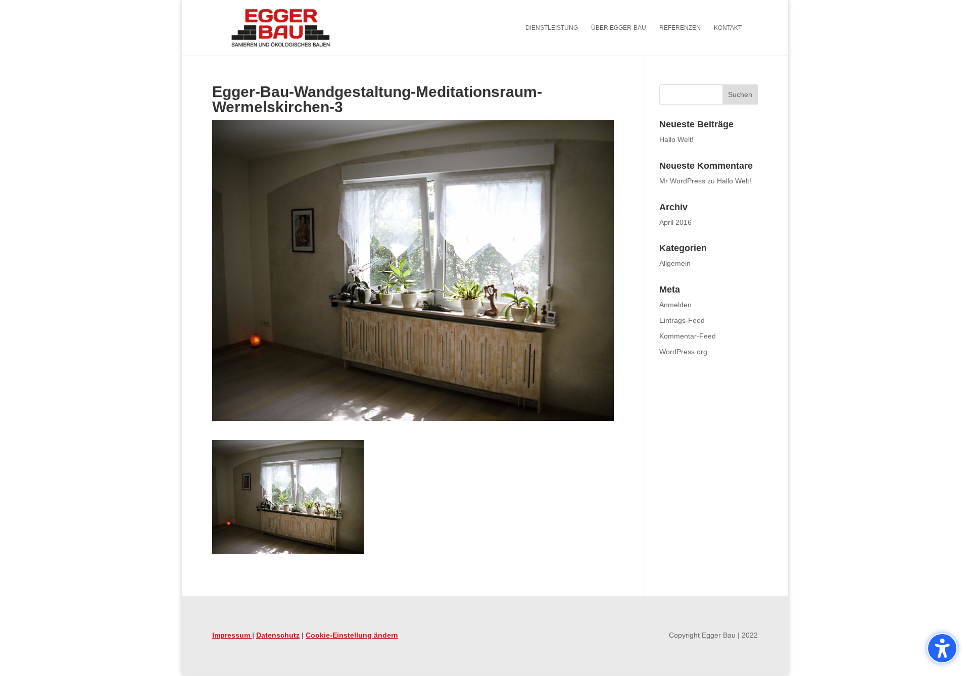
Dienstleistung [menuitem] (551, 27)
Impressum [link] (232, 635)
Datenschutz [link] (278, 635)
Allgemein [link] (675, 263)
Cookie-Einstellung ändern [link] (352, 635)
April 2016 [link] (675, 222)
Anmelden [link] (675, 305)
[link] (280, 27)
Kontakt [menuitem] (728, 27)
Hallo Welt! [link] (676, 139)
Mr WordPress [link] (682, 181)
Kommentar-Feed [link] (687, 336)
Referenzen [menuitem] (680, 27)
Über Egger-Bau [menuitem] (618, 27)
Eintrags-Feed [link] (682, 320)
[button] (942, 648)
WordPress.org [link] (683, 352)
